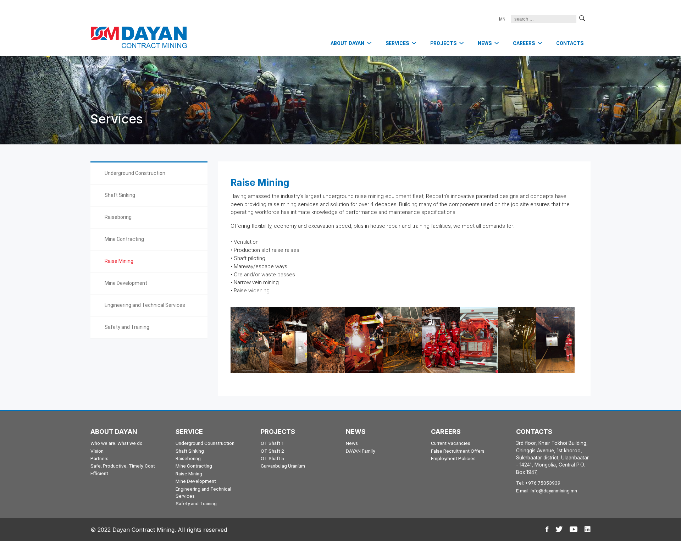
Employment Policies (453, 458)
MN (502, 19)
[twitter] (559, 529)
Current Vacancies (450, 443)
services (397, 43)
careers (524, 43)
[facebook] (547, 529)
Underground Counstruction (205, 443)
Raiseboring (118, 217)
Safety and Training (127, 327)
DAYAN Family (360, 451)
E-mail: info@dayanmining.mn (546, 490)
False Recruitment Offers (458, 451)
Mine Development (126, 283)
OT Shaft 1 (272, 443)
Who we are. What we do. (117, 443)
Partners (99, 458)
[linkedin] (588, 529)
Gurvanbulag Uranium (283, 466)
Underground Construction (135, 173)
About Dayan (347, 43)
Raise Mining (119, 261)
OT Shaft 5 (272, 458)
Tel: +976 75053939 (538, 483)
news (485, 43)
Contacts (569, 43)
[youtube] (573, 529)
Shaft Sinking (120, 195)
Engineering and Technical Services (145, 305)
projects (443, 43)
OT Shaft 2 (272, 451)
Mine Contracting (124, 239)
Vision (97, 451)
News (352, 443)
